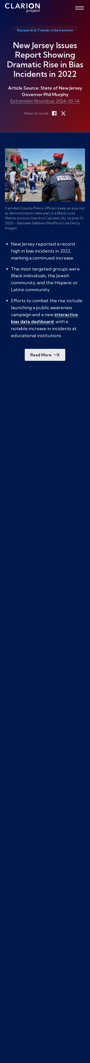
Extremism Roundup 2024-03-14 (45, 101)
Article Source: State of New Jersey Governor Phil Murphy (45, 91)
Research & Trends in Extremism (45, 30)
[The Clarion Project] (22, 8)
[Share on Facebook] (54, 113)
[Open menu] (79, 7)
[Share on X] (63, 113)
